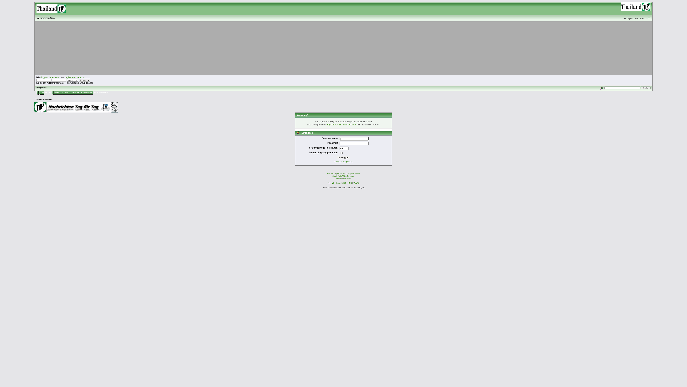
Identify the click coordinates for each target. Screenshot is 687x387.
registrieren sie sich (74, 77)
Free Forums (347, 178)
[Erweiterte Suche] (601, 88)
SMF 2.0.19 (331, 174)
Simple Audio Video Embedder (343, 176)
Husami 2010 (341, 183)
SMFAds (338, 178)
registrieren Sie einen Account (341, 124)
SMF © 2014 (342, 174)
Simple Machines (354, 174)
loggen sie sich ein (50, 77)
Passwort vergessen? (343, 162)
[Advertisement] (343, 48)
